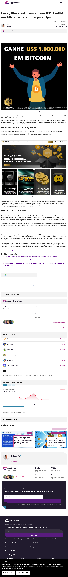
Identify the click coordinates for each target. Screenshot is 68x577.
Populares (10, 558)
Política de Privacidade (39, 504)
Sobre (52, 558)
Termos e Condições (12, 543)
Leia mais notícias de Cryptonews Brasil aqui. (20, 275)
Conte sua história (32, 543)
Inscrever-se (33, 501)
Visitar (62, 338)
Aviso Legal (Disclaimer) (13, 555)
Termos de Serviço (50, 504)
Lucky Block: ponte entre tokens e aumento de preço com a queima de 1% (25, 259)
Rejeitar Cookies (8, 572)
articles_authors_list (59, 322)
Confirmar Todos (23, 572)
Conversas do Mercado (11, 9)
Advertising (30, 547)
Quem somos (9, 547)
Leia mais (14, 461)
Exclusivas (39, 558)
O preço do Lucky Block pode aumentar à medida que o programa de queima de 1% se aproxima (31, 256)
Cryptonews (3, 9)
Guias (23, 558)
